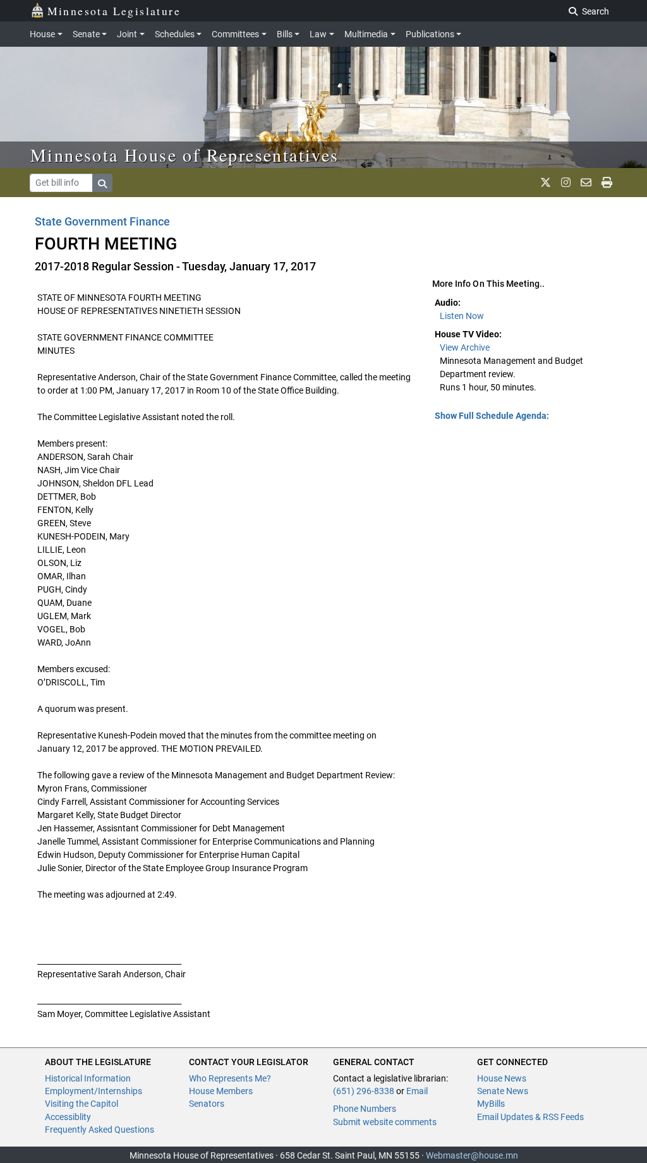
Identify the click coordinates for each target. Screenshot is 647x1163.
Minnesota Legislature (114, 10)
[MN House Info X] (545, 182)
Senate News (502, 1091)
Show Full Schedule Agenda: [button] (492, 416)
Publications (430, 34)
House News (501, 1078)
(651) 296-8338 (363, 1091)
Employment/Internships (93, 1091)
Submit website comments (385, 1122)
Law (318, 34)
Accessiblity (68, 1117)
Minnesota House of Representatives (184, 155)
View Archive (465, 347)
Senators (206, 1104)
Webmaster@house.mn (472, 1155)
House (42, 34)
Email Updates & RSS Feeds (530, 1117)
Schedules (175, 34)
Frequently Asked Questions (99, 1129)
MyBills (491, 1104)
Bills (285, 34)
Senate (86, 34)
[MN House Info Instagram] (566, 182)
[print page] (606, 182)
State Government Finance (102, 221)
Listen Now (462, 316)
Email (417, 1091)
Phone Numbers (364, 1109)
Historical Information (88, 1078)
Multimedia (366, 34)
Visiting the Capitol (81, 1104)
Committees (235, 34)
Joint (127, 34)
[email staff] (586, 182)
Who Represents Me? (230, 1078)
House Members (221, 1091)
